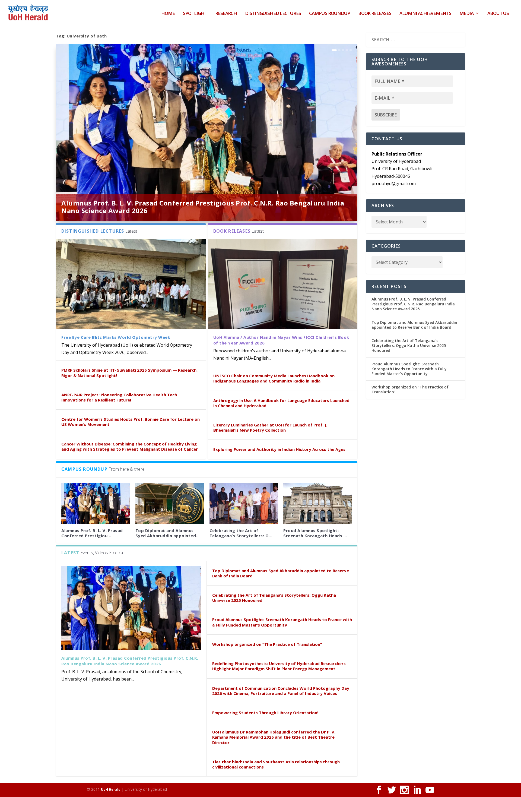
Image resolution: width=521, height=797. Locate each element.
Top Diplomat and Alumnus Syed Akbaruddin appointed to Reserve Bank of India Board (280, 573)
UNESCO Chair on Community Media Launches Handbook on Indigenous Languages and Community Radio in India (274, 378)
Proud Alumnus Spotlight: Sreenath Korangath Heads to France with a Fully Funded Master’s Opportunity (282, 622)
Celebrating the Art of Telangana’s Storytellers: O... (240, 533)
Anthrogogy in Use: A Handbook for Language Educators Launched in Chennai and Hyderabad (281, 403)
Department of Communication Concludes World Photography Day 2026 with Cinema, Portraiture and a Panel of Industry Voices (280, 690)
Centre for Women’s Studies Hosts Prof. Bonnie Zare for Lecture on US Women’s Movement (130, 421)
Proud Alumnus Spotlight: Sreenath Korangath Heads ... (315, 533)
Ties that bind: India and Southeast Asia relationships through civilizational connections (276, 764)
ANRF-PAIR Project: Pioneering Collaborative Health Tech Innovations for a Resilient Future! (119, 397)
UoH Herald (110, 789)
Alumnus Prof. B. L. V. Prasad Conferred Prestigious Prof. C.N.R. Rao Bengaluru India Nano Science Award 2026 (202, 206)
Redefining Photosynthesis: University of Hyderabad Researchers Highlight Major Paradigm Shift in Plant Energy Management (279, 666)
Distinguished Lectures (273, 13)
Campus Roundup (329, 13)
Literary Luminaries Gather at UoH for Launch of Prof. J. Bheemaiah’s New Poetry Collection (270, 427)
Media (466, 13)
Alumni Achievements (425, 13)
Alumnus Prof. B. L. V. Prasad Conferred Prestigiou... (92, 533)
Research (226, 13)
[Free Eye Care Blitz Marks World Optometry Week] (131, 284)
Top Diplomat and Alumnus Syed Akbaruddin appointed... (167, 533)
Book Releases (374, 13)
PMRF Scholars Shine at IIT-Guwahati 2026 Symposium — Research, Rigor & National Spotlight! (129, 372)
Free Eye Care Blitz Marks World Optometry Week (115, 337)
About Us (498, 13)
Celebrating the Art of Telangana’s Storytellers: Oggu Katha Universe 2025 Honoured (274, 597)
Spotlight (195, 13)
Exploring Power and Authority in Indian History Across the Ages (279, 449)
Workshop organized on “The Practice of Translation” (267, 644)
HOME (168, 13)
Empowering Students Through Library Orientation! (265, 712)
